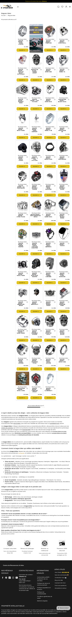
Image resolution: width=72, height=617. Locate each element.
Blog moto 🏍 (59, 580)
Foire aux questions (60, 585)
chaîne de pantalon (7, 428)
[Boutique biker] (7, 6)
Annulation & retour (60, 588)
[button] (27, 41)
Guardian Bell (26, 429)
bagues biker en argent (59, 433)
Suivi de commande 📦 (62, 575)
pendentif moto (54, 423)
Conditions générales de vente (44, 597)
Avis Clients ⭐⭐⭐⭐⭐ (62, 572)
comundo (21, 453)
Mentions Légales (42, 601)
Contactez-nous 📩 (60, 577)
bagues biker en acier (59, 431)
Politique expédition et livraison (44, 588)
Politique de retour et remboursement (43, 584)
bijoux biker (17, 423)
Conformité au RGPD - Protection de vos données (43, 579)
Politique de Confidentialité (41, 593)
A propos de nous (60, 583)
